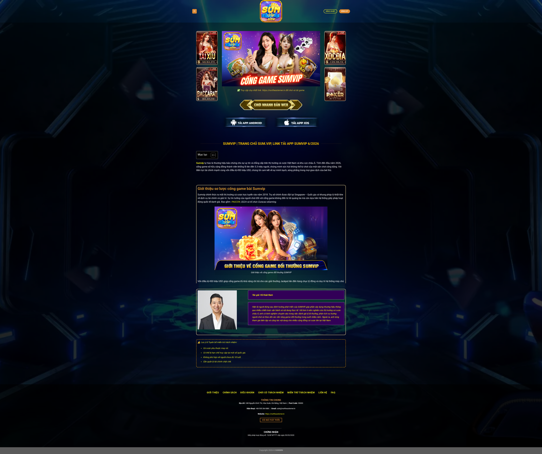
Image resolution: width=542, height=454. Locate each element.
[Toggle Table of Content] (212, 155)
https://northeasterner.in (274, 414)
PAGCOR (235, 201)
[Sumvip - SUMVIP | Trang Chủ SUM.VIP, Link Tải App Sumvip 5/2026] (271, 11)
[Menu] (194, 11)
